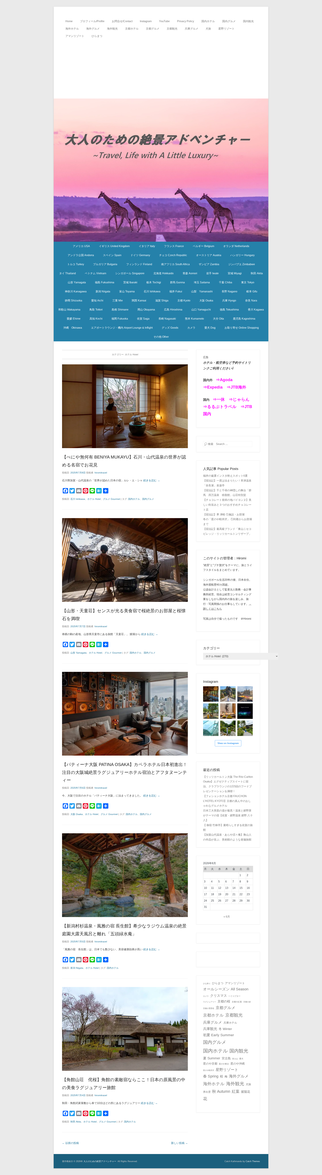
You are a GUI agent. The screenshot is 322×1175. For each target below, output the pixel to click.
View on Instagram (228, 743)
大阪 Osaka (206, 300)
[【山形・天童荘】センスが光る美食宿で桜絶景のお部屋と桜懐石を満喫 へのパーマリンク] (125, 560)
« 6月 (227, 916)
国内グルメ (229, 21)
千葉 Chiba (225, 282)
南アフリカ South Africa (175, 264)
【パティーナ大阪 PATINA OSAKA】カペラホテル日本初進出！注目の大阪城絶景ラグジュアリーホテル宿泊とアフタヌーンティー (124, 772)
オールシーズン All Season (225, 989)
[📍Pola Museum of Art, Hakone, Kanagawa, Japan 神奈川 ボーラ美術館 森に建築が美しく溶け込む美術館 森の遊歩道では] (211, 728)
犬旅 (208, 28)
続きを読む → (151, 480)
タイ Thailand (67, 273)
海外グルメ (93, 28)
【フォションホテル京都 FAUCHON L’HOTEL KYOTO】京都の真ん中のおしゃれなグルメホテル (227, 801)
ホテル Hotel (94, 499)
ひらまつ (97, 36)
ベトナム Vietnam (95, 273)
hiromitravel (101, 472)
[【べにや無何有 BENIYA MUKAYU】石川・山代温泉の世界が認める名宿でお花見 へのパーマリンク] (125, 406)
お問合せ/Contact (122, 21)
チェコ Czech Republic (173, 255)
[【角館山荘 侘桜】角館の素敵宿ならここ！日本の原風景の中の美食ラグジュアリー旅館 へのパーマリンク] (125, 1029)
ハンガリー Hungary (242, 255)
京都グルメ (152, 28)
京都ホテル (132, 28)
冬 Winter (225, 1029)
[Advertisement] (161, 64)
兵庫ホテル (230, 1022)
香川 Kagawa (256, 309)
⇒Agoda (224, 379)
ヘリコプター (234, 996)
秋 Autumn (221, 1091)
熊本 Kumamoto (194, 318)
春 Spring (210, 1076)
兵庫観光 (210, 1029)
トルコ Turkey (75, 264)
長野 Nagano (229, 291)
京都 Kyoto (183, 300)
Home (69, 21)
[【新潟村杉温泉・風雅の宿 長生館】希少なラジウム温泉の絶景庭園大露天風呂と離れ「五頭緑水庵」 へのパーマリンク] (125, 875)
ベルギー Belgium (203, 246)
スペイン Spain (112, 255)
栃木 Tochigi (153, 282)
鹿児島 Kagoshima (244, 318)
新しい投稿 (179, 1143)
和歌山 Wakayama (69, 309)
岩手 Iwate (212, 273)
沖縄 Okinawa (72, 327)
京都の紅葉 (237, 1002)
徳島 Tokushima (229, 309)
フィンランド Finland (139, 264)
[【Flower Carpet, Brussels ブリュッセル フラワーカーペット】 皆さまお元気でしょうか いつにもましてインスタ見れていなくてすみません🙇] (245, 694)
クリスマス (218, 995)
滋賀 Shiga (161, 300)
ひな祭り (206, 983)
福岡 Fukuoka (120, 318)
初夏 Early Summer (218, 1035)
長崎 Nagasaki (167, 318)
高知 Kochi (96, 318)
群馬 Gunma (177, 282)
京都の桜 (224, 1001)
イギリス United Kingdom (114, 246)
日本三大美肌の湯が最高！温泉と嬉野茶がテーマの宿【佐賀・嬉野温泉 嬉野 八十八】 (228, 815)
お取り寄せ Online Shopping (242, 327)
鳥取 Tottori (96, 309)
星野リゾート (226, 28)
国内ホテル (208, 21)
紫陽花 (245, 1091)
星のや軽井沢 (208, 1070)
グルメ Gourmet (111, 499)
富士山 (235, 1059)
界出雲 (207, 1092)
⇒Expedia (213, 387)
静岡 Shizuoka (73, 300)
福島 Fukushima (104, 282)
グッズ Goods (170, 327)
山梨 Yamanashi (202, 291)
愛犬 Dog (210, 327)
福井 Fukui (175, 291)
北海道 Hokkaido (163, 273)
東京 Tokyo (247, 282)
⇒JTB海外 (236, 387)
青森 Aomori (190, 273)
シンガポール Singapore (129, 273)
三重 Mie (117, 300)
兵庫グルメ (191, 28)
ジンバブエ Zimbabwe (241, 264)
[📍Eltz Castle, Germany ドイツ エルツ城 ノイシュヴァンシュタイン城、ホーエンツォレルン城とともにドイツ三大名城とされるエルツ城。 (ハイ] (228, 694)
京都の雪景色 (208, 1008)
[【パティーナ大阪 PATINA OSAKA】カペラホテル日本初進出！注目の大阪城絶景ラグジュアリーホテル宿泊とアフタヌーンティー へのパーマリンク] (125, 714)
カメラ (191, 327)
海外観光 (112, 28)
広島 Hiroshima (173, 309)
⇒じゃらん (239, 399)
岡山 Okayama (146, 309)
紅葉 (235, 1091)
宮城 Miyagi (235, 273)
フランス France (174, 246)
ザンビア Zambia (209, 264)
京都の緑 (247, 1002)
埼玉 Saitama (202, 282)
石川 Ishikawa (152, 291)
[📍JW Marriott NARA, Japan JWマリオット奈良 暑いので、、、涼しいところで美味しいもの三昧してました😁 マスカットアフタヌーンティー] (228, 711)
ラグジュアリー (209, 1002)
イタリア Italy (147, 246)
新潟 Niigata (103, 291)
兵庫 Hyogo (229, 300)
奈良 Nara (251, 300)
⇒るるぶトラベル (219, 406)
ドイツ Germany (140, 255)
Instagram (146, 21)
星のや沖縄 (237, 1063)
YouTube (164, 21)
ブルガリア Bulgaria (105, 264)
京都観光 (172, 28)
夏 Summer (211, 1058)
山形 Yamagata (77, 282)
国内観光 (248, 21)
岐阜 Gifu (251, 291)
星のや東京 (224, 1064)
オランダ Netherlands (236, 246)
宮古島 (226, 1058)
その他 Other (161, 336)
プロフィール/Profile (92, 21)
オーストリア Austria (208, 255)
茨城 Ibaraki (130, 282)
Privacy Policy (185, 21)
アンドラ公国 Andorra (81, 255)
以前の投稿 (70, 1143)
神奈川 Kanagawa (76, 291)
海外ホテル (72, 28)
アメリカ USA (81, 246)
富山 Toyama (127, 291)
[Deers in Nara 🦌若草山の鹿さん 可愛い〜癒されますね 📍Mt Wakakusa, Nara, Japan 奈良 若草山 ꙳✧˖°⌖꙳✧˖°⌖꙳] (211, 711)
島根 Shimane (120, 309)
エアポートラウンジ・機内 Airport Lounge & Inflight (122, 327)
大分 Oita (218, 318)
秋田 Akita (257, 273)
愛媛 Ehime (73, 318)
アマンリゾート (74, 36)
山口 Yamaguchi (201, 309)
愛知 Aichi (97, 300)
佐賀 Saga (143, 318)
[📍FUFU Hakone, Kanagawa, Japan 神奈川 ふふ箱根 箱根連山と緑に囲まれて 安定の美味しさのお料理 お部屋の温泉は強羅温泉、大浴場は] (245, 728)
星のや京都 (210, 1063)
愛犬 (241, 1059)
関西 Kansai (139, 300)
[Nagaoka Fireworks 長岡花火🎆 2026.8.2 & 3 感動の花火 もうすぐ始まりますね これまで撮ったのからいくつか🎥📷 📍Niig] (245, 711)
